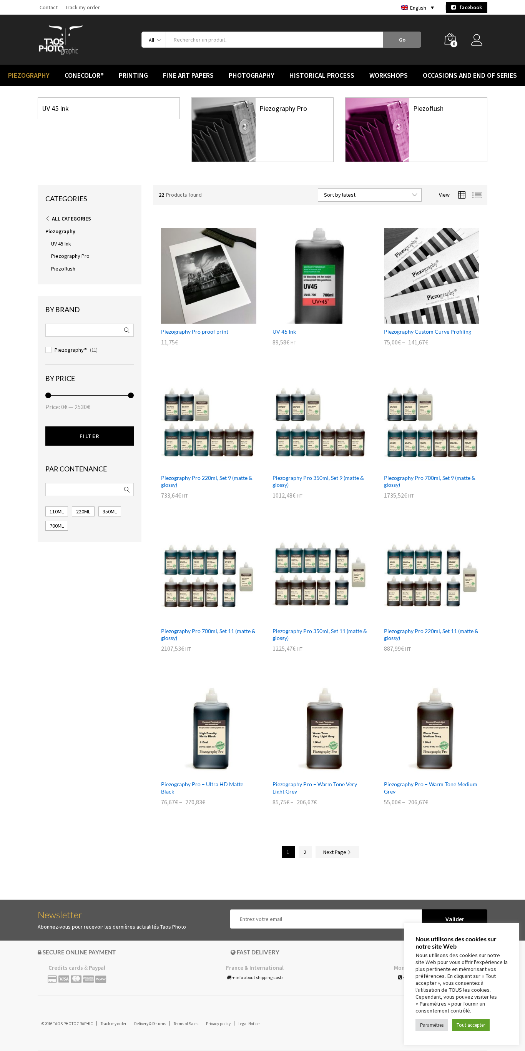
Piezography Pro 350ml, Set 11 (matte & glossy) (319, 634)
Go (402, 39)
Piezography (60, 231)
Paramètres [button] (432, 1025)
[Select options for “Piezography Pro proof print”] (199, 319)
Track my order (82, 7)
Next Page (335, 852)
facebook (469, 7)
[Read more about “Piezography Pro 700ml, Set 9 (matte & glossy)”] (422, 465)
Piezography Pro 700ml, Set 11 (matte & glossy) (208, 634)
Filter (90, 436)
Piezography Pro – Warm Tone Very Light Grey (314, 787)
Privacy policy (218, 1023)
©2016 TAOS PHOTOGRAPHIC (67, 1023)
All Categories (71, 218)
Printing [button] (133, 75)
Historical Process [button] (321, 75)
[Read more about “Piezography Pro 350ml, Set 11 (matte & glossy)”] (311, 618)
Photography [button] (251, 75)
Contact (49, 7)
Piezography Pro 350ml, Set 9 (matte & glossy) (318, 481)
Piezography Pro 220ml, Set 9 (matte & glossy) (207, 481)
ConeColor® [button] (84, 75)
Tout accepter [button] (471, 1025)
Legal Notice (248, 1023)
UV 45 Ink (55, 108)
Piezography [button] (29, 75)
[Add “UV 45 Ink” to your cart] (311, 319)
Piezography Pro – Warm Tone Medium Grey (430, 787)
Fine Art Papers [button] (188, 75)
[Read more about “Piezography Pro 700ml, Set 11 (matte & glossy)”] (199, 618)
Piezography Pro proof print (194, 331)
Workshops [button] (388, 75)
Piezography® (71, 349)
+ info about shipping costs (257, 977)
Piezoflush (428, 108)
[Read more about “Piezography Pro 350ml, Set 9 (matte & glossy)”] (311, 465)
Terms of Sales (186, 1023)
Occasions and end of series (470, 75)
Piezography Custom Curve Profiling (427, 331)
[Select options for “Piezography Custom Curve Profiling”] (422, 319)
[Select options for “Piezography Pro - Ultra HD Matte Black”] (199, 771)
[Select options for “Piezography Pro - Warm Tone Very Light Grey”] (311, 771)
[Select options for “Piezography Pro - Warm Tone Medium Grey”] (422, 771)
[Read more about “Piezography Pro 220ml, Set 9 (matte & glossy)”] (199, 465)
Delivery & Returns (150, 1023)
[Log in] (479, 42)
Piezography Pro (283, 108)
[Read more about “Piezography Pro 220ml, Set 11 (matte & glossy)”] (422, 618)
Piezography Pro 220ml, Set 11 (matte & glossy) (431, 634)
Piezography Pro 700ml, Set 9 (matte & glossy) (429, 481)
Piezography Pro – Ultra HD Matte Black (202, 787)
